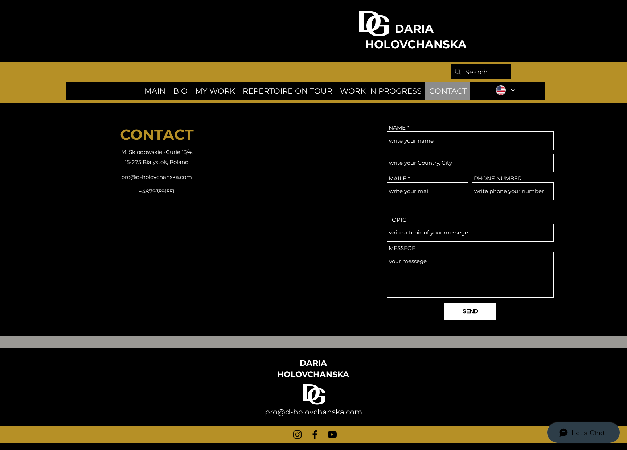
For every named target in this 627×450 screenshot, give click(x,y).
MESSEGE (402, 248)
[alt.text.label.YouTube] (332, 434)
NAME (397, 127)
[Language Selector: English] (505, 90)
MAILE (397, 178)
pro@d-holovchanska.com (156, 176)
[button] (287, 91)
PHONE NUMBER (498, 178)
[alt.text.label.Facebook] (314, 434)
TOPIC (397, 219)
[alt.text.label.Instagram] (297, 434)
